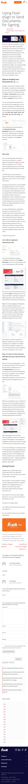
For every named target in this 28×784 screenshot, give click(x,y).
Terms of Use (12, 777)
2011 (5, 742)
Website (4, 639)
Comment (5, 607)
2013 (5, 737)
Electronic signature (8, 44)
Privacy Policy (4, 777)
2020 (5, 719)
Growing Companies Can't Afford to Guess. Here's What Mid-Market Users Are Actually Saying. (13, 673)
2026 (5, 704)
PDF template (5, 540)
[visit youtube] (16, 750)
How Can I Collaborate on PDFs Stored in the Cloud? (13, 668)
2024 (5, 709)
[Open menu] (26, 2)
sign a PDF (17, 540)
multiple (19, 160)
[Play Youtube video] (14, 524)
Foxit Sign (21, 538)
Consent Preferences (6, 779)
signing (22, 540)
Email (4, 632)
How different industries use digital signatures (21, 546)
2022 (5, 714)
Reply (3, 575)
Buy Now (18, 2)
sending (12, 540)
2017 (5, 727)
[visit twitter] (25, 750)
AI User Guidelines (5, 781)
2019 (5, 722)
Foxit (3, 375)
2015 (5, 732)
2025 (5, 706)
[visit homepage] (4, 2)
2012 (5, 739)
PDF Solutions (18, 534)
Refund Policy (16, 779)
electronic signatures (12, 538)
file (19, 96)
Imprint (13, 781)
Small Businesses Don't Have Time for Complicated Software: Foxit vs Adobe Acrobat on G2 (13, 685)
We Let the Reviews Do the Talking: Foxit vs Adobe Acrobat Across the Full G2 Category (12, 679)
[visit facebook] (22, 750)
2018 (5, 724)
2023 (5, 712)
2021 (5, 717)
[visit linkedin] (19, 750)
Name (4, 626)
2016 (5, 729)
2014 (5, 734)
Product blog (5, 536)
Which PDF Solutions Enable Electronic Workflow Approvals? (12, 691)
